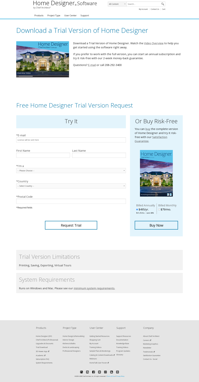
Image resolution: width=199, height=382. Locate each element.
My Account (143, 9)
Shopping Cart (94, 340)
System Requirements (44, 363)
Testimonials (148, 352)
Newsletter (147, 348)
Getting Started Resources (99, 336)
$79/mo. (165, 209)
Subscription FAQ (42, 359)
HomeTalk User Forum (98, 363)
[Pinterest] (117, 372)
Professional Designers (71, 351)
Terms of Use (111, 376)
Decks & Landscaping (71, 347)
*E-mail (21, 135)
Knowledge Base (122, 343)
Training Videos (95, 347)
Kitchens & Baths (69, 343)
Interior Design (68, 340)
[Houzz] (111, 372)
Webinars (93, 359)
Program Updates (123, 351)
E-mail (92, 65)
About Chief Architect (151, 336)
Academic (39, 355)
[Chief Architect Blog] (87, 372)
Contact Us (155, 9)
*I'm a (20, 166)
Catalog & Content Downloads (101, 355)
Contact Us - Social (150, 359)
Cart (163, 9)
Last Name (79, 150)
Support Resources (123, 336)
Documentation (122, 340)
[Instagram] (105, 372)
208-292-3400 (113, 65)
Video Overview (154, 43)
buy (147, 129)
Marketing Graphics (150, 344)
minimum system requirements (94, 288)
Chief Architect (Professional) (47, 340)
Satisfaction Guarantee (151, 355)
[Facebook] (93, 372)
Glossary (119, 354)
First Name (23, 150)
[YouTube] (99, 372)
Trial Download (42, 347)
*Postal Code (24, 196)
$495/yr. (145, 210)
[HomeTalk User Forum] (81, 372)
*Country (22, 181)
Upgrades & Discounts (44, 343)
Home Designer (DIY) (44, 336)
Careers (146, 340)
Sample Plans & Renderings (99, 351)
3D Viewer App (41, 351)
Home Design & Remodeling (73, 336)
